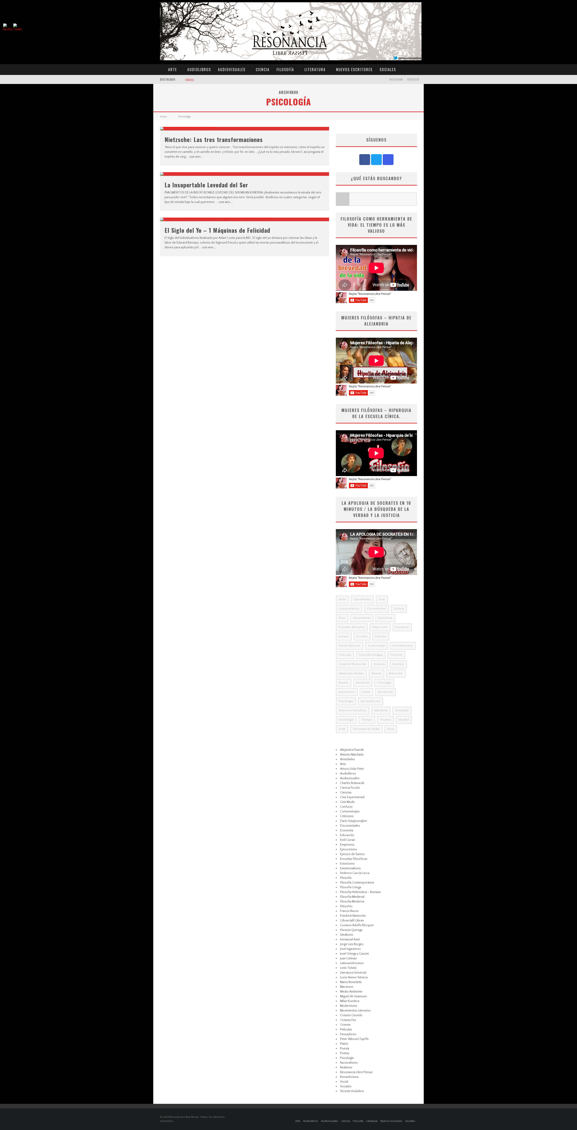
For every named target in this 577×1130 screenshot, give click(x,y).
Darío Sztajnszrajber (353, 821)
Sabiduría (381, 710)
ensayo (344, 636)
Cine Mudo (347, 802)
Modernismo (348, 1006)
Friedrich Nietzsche (352, 664)
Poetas (344, 1053)
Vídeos (189, 80)
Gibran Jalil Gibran (352, 920)
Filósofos (346, 906)
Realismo (346, 1067)
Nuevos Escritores (354, 69)
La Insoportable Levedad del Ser (206, 184)
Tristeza (385, 719)
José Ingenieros (350, 949)
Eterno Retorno (349, 645)
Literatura (315, 69)
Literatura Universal (353, 972)
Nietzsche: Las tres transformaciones (214, 139)
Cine (382, 599)
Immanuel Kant (350, 939)
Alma (342, 599)
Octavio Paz (348, 1020)
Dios (342, 617)
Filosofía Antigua (371, 654)
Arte (172, 69)
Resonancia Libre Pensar (356, 1072)
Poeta (366, 692)
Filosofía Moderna (352, 901)
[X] (376, 159)
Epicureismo (348, 849)
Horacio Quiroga (351, 930)
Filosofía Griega (350, 887)
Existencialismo (350, 868)
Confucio (346, 807)
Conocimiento (349, 608)
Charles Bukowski (352, 783)
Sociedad (402, 710)
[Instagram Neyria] (388, 159)
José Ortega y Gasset (354, 954)
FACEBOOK (413, 79)
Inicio (163, 116)
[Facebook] (364, 159)
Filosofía (285, 69)
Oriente (345, 1025)
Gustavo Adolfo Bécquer (357, 925)
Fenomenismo (403, 645)
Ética (390, 729)
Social (344, 1081)
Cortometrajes (350, 811)
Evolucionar (376, 645)
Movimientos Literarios (355, 1010)
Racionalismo (370, 701)
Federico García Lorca (354, 873)
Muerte (376, 673)
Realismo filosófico (352, 710)
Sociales (388, 69)
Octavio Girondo (351, 1015)
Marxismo (346, 987)
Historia (379, 664)
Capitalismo (362, 599)
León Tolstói (348, 968)
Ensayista (402, 627)
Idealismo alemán (351, 673)
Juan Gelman (348, 958)
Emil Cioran (347, 840)
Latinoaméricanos (352, 963)
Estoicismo (347, 863)
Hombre (398, 664)
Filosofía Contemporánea (357, 882)
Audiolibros (199, 69)
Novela (343, 682)
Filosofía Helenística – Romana (360, 892)
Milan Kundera (349, 1001)
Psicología (346, 701)
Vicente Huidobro (352, 1091)
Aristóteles (347, 759)
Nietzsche (396, 673)
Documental (362, 617)
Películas (346, 1029)
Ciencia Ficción (350, 788)
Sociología (346, 719)
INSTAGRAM (396, 79)
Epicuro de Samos (352, 854)
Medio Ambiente (351, 991)
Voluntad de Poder (366, 729)
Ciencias (346, 792)
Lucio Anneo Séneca (354, 977)
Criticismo (347, 816)
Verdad (404, 719)
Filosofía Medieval (352, 897)
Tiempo (366, 719)
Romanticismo (349, 1077)
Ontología (384, 682)
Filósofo (396, 654)
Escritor (362, 636)
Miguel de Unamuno (353, 996)
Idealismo (346, 935)
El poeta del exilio (352, 627)
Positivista (385, 692)
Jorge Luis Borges (352, 944)
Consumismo (376, 608)
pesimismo (347, 692)
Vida (342, 729)
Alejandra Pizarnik (352, 750)
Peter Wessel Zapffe (354, 1039)
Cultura (399, 608)
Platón (344, 1044)
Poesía (344, 1048)
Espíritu (380, 636)
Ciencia (263, 69)
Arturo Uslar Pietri (352, 769)
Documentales (350, 826)
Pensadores (348, 1034)
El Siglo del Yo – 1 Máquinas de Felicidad (217, 230)
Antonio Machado (352, 754)
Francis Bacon (349, 911)
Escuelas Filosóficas (353, 859)
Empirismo (380, 627)
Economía (385, 617)
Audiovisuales (231, 69)
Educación (347, 835)
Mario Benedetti (351, 982)
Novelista (362, 682)
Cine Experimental (352, 797)
